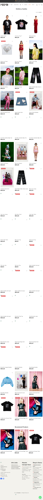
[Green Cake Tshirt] (7, 228)
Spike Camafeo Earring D (6, 290)
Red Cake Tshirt (18, 214)
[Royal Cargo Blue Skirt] (35, 330)
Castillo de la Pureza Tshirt (6, 418)
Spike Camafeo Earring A (6, 316)
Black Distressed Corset (20, 392)
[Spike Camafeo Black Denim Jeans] (35, 75)
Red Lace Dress (32, 35)
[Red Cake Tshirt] (21, 203)
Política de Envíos (14, 464)
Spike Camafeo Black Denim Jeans (35, 86)
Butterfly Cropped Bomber (6, 367)
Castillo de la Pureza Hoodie (35, 418)
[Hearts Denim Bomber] (35, 101)
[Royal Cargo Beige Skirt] (21, 330)
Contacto (3, 470)
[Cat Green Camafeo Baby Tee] (35, 126)
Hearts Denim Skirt (19, 112)
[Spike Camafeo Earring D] (7, 279)
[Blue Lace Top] (21, 228)
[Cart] (37, 5)
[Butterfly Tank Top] (21, 305)
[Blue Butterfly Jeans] (7, 330)
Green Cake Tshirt (4, 239)
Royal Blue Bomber (4, 392)
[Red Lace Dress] (35, 24)
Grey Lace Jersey (4, 86)
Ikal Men (35, 477)
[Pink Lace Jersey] (21, 75)
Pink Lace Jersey (18, 86)
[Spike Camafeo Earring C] (21, 279)
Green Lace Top (32, 239)
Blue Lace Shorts (18, 163)
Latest (40, 12)
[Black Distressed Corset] (21, 381)
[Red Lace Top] (21, 254)
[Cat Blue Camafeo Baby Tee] (21, 126)
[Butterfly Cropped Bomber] (7, 356)
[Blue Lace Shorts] (21, 152)
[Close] (42, 1)
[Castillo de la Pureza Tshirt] (7, 407)
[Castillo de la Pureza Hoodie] (35, 407)
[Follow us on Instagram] (3, 478)
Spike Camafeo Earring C (20, 290)
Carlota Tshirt (3, 35)
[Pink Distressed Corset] (7, 101)
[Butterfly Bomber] (21, 356)
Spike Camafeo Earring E (34, 265)
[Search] (41, 5)
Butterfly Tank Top (19, 316)
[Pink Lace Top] (7, 254)
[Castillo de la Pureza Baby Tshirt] (21, 407)
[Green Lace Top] (35, 228)
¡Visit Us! (33, 4)
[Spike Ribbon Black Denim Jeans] (21, 177)
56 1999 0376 (3, 469)
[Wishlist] (12, 16)
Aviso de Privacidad (15, 467)
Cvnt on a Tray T (18, 35)
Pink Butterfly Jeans (33, 316)
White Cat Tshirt (4, 61)
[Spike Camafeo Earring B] (35, 279)
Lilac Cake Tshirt (32, 214)
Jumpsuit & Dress (16, 4)
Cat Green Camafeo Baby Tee (35, 137)
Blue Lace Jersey (32, 188)
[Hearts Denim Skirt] (21, 101)
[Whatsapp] (40, 497)
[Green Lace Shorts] (7, 152)
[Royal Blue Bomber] (7, 381)
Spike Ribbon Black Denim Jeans (21, 188)
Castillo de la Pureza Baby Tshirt (21, 418)
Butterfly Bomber (18, 367)
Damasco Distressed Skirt (34, 392)
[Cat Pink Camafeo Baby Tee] (7, 126)
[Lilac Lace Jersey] (7, 203)
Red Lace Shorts (18, 61)
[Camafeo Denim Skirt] (7, 177)
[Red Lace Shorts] (21, 50)
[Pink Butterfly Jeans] (35, 305)
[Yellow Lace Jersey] (35, 50)
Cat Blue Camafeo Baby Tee (21, 137)
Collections (25, 4)
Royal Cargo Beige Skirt (20, 341)
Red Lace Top (18, 265)
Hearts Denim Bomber (33, 112)
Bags (20, 4)
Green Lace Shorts (4, 163)
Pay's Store (36, 472)
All (22, 4)
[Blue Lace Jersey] (35, 177)
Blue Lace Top (18, 239)
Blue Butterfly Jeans (5, 341)
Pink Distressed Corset (5, 112)
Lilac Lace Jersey (4, 214)
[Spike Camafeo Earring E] (35, 254)
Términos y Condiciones (15, 468)
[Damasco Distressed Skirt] (35, 381)
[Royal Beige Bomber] (35, 356)
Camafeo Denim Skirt (5, 188)
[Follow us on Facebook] (1, 478)
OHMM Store (36, 482)
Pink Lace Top (3, 265)
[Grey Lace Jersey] (7, 75)
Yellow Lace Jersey (33, 61)
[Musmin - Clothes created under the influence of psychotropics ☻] (4, 5)
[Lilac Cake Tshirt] (35, 203)
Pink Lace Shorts (32, 163)
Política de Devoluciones (15, 466)
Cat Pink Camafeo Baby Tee (6, 137)
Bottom (12, 4)
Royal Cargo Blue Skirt (33, 341)
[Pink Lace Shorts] (35, 152)
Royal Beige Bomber (33, 367)
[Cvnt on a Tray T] (21, 24)
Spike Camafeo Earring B (34, 290)
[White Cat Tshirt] (7, 50)
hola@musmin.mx (4, 466)
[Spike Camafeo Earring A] (7, 305)
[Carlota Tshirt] (7, 24)
